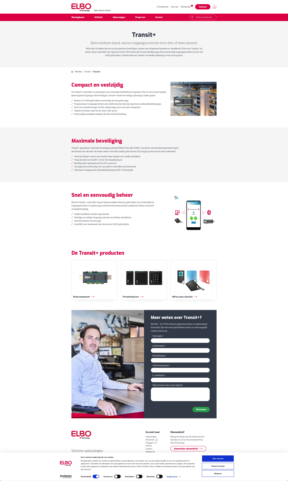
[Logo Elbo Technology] (106, 435)
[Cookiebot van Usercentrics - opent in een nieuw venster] (66, 476)
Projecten (140, 17)
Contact (203, 7)
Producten (163, 7)
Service (159, 17)
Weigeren (218, 473)
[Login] (215, 7)
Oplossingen (119, 17)
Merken (78, 71)
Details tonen (172, 477)
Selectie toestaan (218, 466)
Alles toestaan (218, 459)
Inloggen (149, 443)
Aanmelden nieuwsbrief (186, 448)
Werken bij (185, 7)
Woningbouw (77, 17)
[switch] (117, 476)
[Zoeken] (192, 17)
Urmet (87, 71)
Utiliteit (98, 17)
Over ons (174, 7)
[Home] (72, 72)
